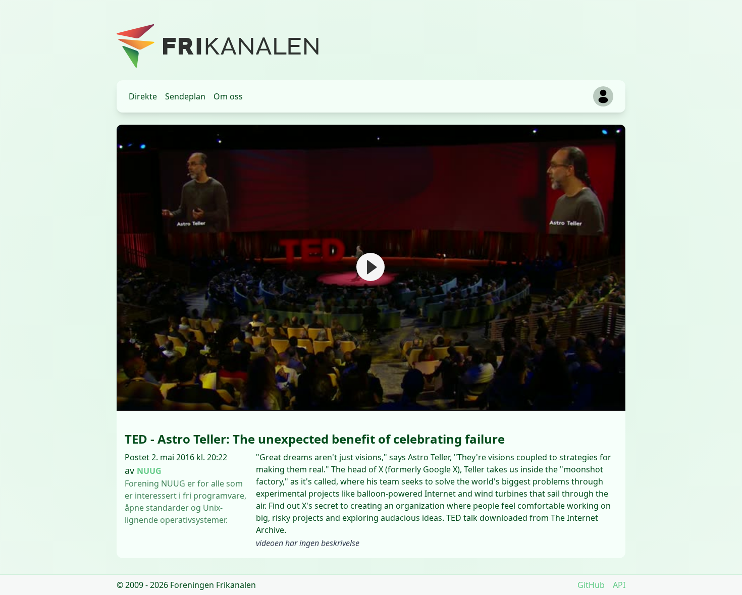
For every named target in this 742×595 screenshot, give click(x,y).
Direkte (143, 96)
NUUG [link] (149, 470)
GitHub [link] (591, 584)
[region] (371, 268)
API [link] (619, 584)
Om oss (228, 96)
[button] (370, 267)
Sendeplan (185, 96)
